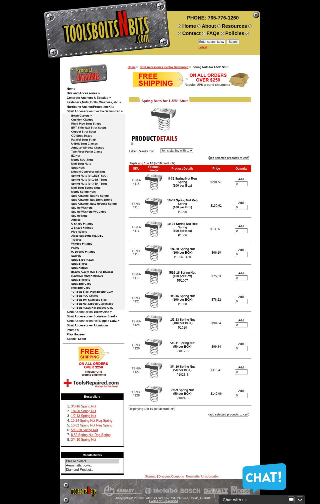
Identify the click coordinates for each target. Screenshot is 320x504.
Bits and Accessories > (83, 93)
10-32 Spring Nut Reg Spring (91, 425)
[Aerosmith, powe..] (92, 465)
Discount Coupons (171, 476)
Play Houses (76, 334)
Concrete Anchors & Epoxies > (89, 98)
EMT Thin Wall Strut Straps (86, 127)
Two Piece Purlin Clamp (84, 151)
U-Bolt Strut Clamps (82, 143)
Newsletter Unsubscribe (202, 476)
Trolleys (74, 239)
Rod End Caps (78, 287)
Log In (202, 47)
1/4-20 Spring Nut (83, 411)
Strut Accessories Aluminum (87, 325)
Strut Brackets (78, 279)
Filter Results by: (141, 151)
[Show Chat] (291, 499)
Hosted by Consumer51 (163, 500)
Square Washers (79, 207)
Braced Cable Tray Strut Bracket (90, 271)
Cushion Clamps (80, 119)
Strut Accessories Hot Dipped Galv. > (93, 321)
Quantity (242, 168)
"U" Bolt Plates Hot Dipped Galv (90, 307)
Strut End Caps (79, 283)
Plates (73, 247)
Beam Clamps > (79, 115)
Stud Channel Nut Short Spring (89, 199)
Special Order (76, 339)
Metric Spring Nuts (81, 191)
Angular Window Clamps (85, 147)
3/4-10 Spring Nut (83, 439)
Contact (191, 33)
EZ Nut (73, 155)
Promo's (73, 330)
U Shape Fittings (80, 223)
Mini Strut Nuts (79, 163)
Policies (234, 33)
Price (216, 168)
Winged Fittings (79, 243)
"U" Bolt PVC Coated (82, 295)
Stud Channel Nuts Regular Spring (92, 203)
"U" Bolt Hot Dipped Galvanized (90, 303)
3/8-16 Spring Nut (83, 406)
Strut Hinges (77, 267)
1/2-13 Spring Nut (83, 416)
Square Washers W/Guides (86, 211)
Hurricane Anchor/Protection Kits (90, 107)
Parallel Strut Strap (81, 139)
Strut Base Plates (80, 259)
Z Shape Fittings (80, 227)
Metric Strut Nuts (80, 159)
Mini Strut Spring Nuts (83, 187)
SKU (136, 168)
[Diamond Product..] (92, 470)
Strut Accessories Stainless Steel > (92, 316)
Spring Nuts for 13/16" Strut (87, 175)
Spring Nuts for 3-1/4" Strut (87, 183)
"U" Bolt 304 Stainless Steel (87, 299)
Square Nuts (77, 215)
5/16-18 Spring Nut (84, 430)
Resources (234, 26)
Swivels (74, 255)
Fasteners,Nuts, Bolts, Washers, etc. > (94, 102)
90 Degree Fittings (81, 251)
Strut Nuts (76, 167)
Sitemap (150, 476)
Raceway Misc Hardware (85, 275)
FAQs (213, 33)
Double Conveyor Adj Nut (86, 171)
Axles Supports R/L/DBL (85, 235)
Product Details (183, 168)
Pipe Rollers (77, 231)
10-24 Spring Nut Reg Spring (91, 420)
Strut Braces (77, 263)
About (209, 26)
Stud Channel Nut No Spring (88, 195)
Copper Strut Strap (81, 131)
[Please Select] (92, 461)
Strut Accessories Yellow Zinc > (89, 312)
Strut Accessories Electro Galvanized (164, 67)
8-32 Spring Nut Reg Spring (90, 435)
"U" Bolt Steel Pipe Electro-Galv (90, 291)
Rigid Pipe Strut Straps (84, 123)
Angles (73, 219)
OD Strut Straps (79, 135)
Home (189, 26)
